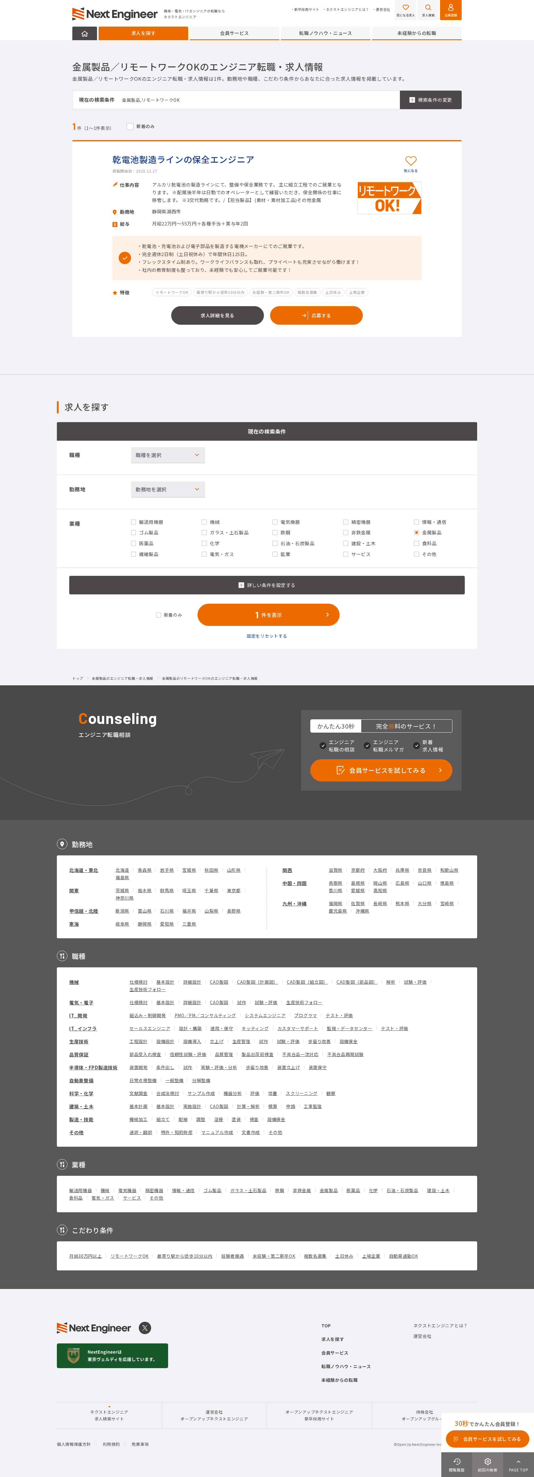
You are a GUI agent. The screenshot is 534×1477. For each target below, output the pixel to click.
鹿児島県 (338, 911)
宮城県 (189, 870)
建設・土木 (438, 1190)
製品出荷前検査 (257, 1054)
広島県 (402, 883)
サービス (132, 1198)
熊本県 (402, 903)
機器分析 (233, 1093)
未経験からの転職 (416, 33)
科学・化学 (81, 1093)
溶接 (218, 1119)
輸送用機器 (80, 1190)
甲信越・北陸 (83, 911)
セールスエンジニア (149, 1028)
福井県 (189, 911)
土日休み (344, 1256)
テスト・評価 (339, 1015)
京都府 (358, 870)
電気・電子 (81, 1002)
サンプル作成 (201, 1093)
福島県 (122, 877)
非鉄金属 (302, 1190)
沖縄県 (362, 911)
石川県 (167, 911)
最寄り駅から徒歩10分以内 (185, 1256)
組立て (163, 1119)
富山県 (144, 911)
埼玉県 (189, 890)
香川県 (335, 890)
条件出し (165, 1067)
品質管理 (224, 1054)
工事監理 (313, 1106)
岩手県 (167, 870)
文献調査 (138, 1093)
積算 (272, 1106)
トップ (77, 678)
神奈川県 (125, 898)
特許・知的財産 (177, 1132)
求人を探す (143, 33)
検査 (254, 1119)
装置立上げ (288, 1067)
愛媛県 (358, 890)
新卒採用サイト (307, 9)
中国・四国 (294, 883)
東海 (74, 924)
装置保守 (318, 1067)
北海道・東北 (83, 870)
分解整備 (201, 1080)
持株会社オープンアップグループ (425, 1415)
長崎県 (380, 903)
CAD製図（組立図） (307, 982)
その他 (76, 1132)
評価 (254, 1093)
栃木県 (144, 890)
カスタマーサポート (298, 1028)
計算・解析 (248, 1106)
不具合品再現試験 (345, 1054)
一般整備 (174, 1080)
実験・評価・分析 (219, 1067)
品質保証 (79, 1054)
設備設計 (165, 1041)
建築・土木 (81, 1106)
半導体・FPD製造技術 (93, 1067)
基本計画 (138, 1106)
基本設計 (165, 982)
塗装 (236, 1119)
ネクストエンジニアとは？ (347, 9)
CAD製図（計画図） (257, 982)
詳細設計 (192, 982)
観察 (330, 1093)
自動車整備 (81, 1080)
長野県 (234, 911)
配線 (183, 1119)
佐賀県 (358, 903)
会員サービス (234, 33)
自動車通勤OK (403, 1256)
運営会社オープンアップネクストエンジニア (214, 1415)
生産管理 (241, 1041)
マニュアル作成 (217, 1132)
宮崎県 (447, 903)
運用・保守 (221, 1028)
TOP (326, 1325)
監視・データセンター (349, 1028)
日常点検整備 (143, 1080)
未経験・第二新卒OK (274, 1256)
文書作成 (251, 1132)
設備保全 (349, 1041)
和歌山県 (449, 870)
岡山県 (380, 883)
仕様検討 (138, 982)
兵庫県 (402, 870)
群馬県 (167, 890)
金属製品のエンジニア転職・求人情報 (122, 678)
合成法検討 (167, 1093)
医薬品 (353, 1190)
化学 (373, 1190)
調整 (200, 1119)
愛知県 (167, 924)
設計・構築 (190, 1028)
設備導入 (192, 1041)
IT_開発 (78, 1015)
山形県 (234, 870)
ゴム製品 (212, 1190)
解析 (390, 982)
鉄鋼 (279, 1190)
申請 (290, 1106)
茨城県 (122, 890)
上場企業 (371, 1256)
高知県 (380, 890)
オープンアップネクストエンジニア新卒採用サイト (319, 1415)
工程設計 (138, 1041)
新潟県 (122, 911)
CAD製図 (219, 982)
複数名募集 (315, 1256)
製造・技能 (81, 1119)
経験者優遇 (232, 1256)
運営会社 (383, 9)
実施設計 (192, 1106)
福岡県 (335, 903)
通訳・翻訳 (140, 1132)
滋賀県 (335, 870)
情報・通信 (183, 1190)
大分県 (424, 903)
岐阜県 (122, 924)
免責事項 (140, 1444)
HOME (84, 33)
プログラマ (305, 1015)
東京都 (234, 890)
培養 (272, 1093)
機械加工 (138, 1119)
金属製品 (329, 1190)
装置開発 (138, 1067)
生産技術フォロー (147, 989)
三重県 (189, 924)
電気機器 (127, 1190)
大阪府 (380, 870)
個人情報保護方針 (74, 1444)
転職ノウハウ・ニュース (325, 33)
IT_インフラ (83, 1028)
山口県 (424, 883)
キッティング (255, 1028)
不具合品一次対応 (300, 1054)
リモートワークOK (130, 1256)
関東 (74, 890)
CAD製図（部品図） (357, 982)
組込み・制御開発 (147, 1015)
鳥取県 (335, 883)
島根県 (358, 883)
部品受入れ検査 (145, 1054)
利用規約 (111, 1444)
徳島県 (447, 883)
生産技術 (79, 1041)
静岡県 (144, 924)
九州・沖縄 (294, 903)
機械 (74, 982)
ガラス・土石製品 (248, 1190)
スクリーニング (302, 1093)
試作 (241, 1002)
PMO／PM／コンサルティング (205, 1015)
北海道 (122, 870)
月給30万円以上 (85, 1256)
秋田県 (211, 870)
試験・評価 (415, 982)
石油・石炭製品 (402, 1190)
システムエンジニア (265, 1015)
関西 (287, 870)
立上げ (216, 1041)
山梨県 (211, 911)
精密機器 (154, 1190)
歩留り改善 (319, 1041)
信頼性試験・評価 (188, 1054)
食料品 (76, 1198)
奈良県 (424, 870)
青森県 (144, 870)
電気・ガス (102, 1198)
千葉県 (211, 890)
